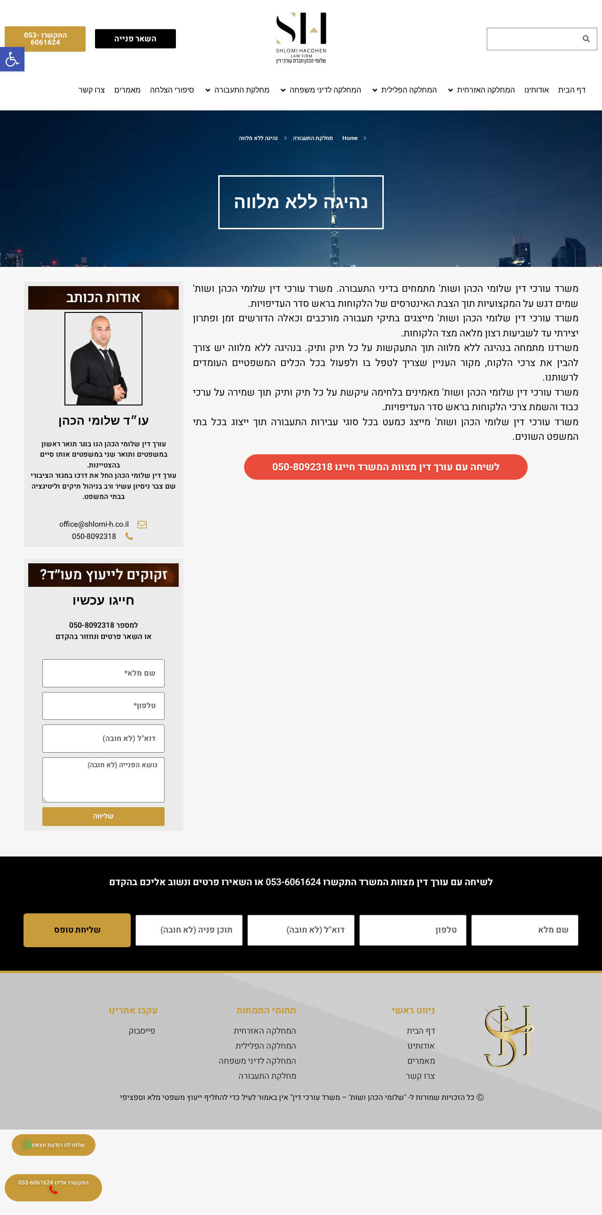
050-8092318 (91, 625)
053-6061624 (293, 882)
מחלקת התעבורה (313, 138)
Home (349, 138)
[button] (481, 90)
